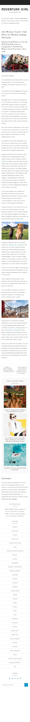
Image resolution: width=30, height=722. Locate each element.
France (15, 594)
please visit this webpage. (9, 499)
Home (15, 602)
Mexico (15, 626)
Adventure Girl (15, 10)
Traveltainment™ (15, 662)
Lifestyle (15, 622)
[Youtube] (18, 678)
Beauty (15, 554)
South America (15, 650)
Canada (15, 558)
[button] (15, 2)
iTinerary (15, 618)
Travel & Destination (15, 658)
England (15, 574)
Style (15, 654)
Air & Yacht (15, 539)
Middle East (15, 630)
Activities (15, 531)
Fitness (15, 586)
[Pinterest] (15, 678)
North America (15, 638)
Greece (15, 598)
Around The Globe (15, 543)
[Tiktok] (21, 678)
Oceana (15, 642)
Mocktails (15, 634)
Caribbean (15, 562)
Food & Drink (15, 590)
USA (15, 666)
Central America (15, 570)
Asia (15, 547)
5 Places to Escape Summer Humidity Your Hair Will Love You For (15, 410)
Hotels (15, 606)
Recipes (15, 646)
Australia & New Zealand (15, 550)
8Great (15, 527)
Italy (15, 614)
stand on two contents (16, 244)
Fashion (15, 582)
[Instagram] (9, 678)
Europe (15, 578)
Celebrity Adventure (15, 566)
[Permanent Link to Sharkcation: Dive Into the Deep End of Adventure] (15, 465)
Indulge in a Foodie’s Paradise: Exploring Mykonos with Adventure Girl (8, 369)
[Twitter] (12, 678)
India (15, 610)
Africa (15, 535)
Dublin (3, 161)
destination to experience (13, 330)
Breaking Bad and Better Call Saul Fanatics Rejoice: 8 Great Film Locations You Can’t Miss (21, 370)
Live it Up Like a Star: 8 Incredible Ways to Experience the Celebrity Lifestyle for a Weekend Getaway (15, 439)
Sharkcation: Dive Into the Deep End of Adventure (15, 468)
